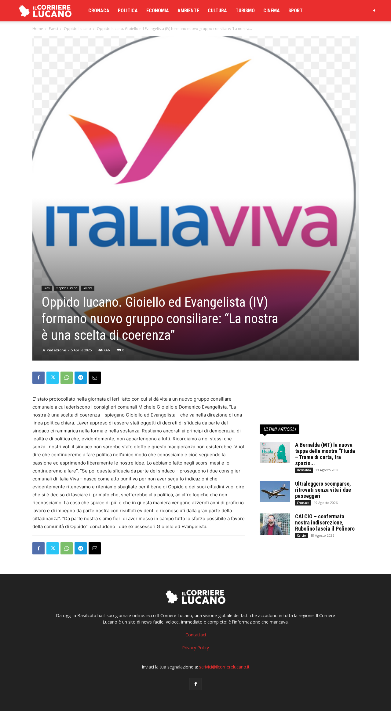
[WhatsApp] (66, 378)
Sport (295, 10)
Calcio (301, 535)
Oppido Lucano (77, 28)
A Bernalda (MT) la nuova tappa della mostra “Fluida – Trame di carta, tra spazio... (325, 454)
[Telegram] (81, 378)
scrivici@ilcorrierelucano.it (224, 667)
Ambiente (188, 10)
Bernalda (304, 470)
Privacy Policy (195, 647)
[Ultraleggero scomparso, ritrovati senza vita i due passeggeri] (275, 491)
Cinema (271, 10)
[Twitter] (52, 378)
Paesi (53, 28)
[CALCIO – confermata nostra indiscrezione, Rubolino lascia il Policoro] (275, 524)
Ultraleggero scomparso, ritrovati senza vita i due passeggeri (323, 489)
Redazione (56, 350)
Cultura (217, 10)
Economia (157, 10)
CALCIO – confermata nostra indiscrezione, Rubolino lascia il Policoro (325, 522)
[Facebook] (374, 10)
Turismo (245, 10)
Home (37, 28)
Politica (128, 10)
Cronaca (98, 10)
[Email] (95, 378)
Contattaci (195, 635)
